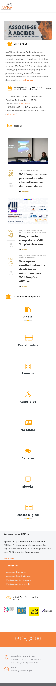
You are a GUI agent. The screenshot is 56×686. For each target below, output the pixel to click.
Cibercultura (36, 231)
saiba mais (28, 80)
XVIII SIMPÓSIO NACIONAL (37, 233)
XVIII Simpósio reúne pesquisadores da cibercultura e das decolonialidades (33, 180)
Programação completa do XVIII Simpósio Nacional (31, 240)
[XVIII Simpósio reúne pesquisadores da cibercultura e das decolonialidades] (28, 151)
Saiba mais (9, 558)
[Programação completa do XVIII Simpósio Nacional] (28, 211)
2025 (21, 171)
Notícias (34, 171)
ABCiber (26, 171)
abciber (25, 192)
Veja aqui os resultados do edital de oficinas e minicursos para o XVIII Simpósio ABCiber (32, 271)
